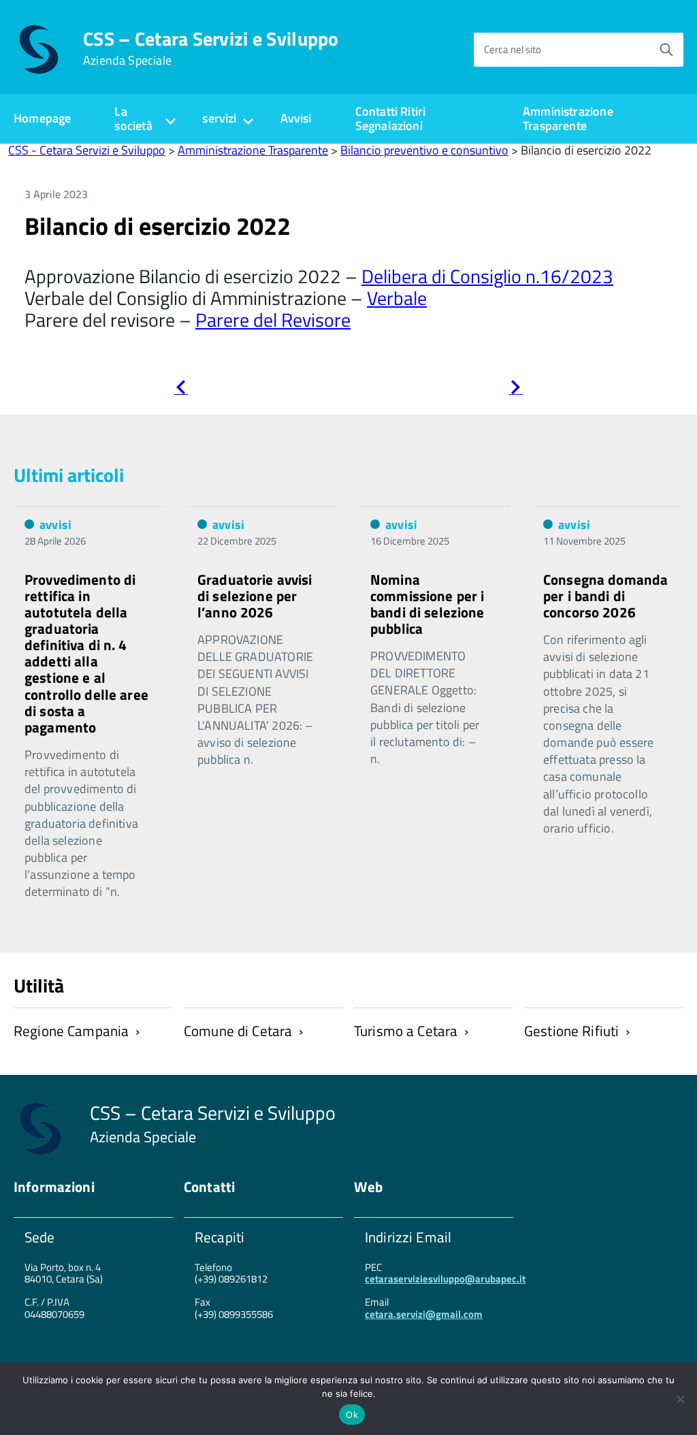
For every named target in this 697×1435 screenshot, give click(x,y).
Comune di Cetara (238, 1031)
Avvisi (296, 118)
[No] (680, 1399)
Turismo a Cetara (405, 1031)
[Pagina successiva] (515, 390)
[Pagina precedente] (181, 390)
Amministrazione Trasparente (568, 118)
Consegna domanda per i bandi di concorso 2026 (605, 595)
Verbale (397, 297)
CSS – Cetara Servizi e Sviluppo (211, 48)
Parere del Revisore (273, 319)
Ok (352, 1414)
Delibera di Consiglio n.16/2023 (487, 276)
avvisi (55, 524)
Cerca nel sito (512, 49)
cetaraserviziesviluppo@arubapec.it (445, 1279)
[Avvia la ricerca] (666, 50)
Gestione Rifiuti (571, 1031)
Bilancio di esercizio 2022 (158, 225)
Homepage (42, 118)
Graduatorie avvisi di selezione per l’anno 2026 (254, 595)
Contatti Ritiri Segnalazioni (390, 118)
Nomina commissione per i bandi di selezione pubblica (427, 603)
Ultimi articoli (69, 474)
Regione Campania (71, 1031)
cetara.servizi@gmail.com (424, 1314)
